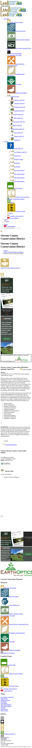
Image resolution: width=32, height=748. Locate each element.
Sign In (11, 213)
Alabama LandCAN (19, 100)
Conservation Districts (11, 444)
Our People (17, 163)
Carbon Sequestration (16, 53)
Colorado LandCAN (19, 110)
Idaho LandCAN (18, 118)
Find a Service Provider (17, 22)
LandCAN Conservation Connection (13, 252)
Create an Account (20, 211)
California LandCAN (19, 107)
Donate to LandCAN (9, 734)
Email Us (6, 737)
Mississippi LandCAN (18, 129)
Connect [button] (6, 141)
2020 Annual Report (19, 177)
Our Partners (17, 166)
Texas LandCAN (18, 132)
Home (5, 250)
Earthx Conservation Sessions (16, 199)
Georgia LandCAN (18, 114)
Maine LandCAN (17, 125)
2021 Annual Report (19, 174)
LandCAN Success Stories (22, 197)
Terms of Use (4, 709)
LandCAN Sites (15, 96)
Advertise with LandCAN (16, 216)
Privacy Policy (4, 710)
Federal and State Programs (22, 39)
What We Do (17, 155)
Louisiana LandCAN (19, 121)
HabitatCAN (17, 140)
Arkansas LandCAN (19, 103)
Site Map (3, 707)
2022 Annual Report (19, 170)
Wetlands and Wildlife (21, 93)
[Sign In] (1, 231)
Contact (6, 219)
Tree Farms (18, 84)
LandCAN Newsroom (9, 653)
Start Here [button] (6, 18)
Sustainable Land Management (17, 633)
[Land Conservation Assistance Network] (13, 11)
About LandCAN (18, 148)
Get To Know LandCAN (20, 152)
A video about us (14, 218)
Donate (12, 202)
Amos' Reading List (14, 605)
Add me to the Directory (10, 726)
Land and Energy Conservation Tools (15, 64)
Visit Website (6, 463)
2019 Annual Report (19, 181)
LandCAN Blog (18, 188)
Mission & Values (18, 159)
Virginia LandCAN (19, 136)
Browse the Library (20, 31)
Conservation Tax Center (15, 55)
